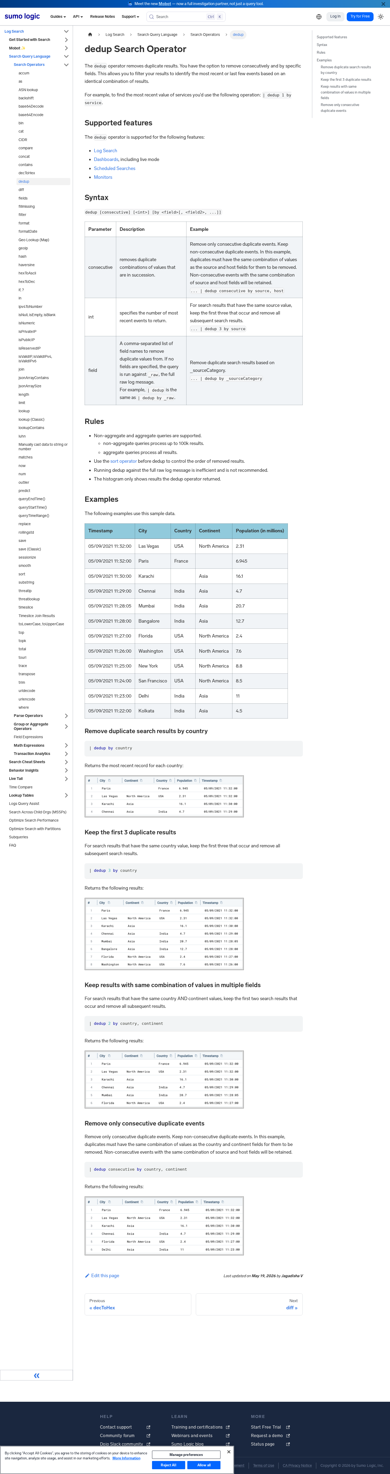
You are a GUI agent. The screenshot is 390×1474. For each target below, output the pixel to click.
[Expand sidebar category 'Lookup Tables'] (66, 795)
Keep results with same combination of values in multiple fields (346, 92)
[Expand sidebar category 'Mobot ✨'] (66, 48)
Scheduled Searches (114, 168)
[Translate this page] (319, 16)
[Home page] (90, 34)
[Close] (383, 4)
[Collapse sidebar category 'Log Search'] (66, 31)
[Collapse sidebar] (36, 1375)
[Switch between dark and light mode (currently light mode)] (380, 16)
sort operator (123, 461)
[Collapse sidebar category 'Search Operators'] (66, 64)
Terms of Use (263, 1465)
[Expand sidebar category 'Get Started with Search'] (66, 39)
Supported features (332, 37)
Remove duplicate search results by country (346, 70)
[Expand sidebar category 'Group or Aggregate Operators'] (66, 726)
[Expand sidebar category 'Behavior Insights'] (66, 770)
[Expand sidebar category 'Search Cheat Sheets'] (66, 762)
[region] (117, 1460)
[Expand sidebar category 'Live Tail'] (66, 778)
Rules (321, 52)
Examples (324, 60)
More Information (126, 1458)
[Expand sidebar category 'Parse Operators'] (66, 715)
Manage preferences (186, 1455)
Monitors (103, 177)
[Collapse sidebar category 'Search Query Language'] (66, 56)
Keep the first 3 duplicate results (346, 80)
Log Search (105, 151)
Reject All (168, 1465)
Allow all (204, 1465)
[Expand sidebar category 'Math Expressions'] (66, 745)
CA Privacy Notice (297, 1465)
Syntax (322, 45)
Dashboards (106, 159)
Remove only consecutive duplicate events (340, 108)
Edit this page (105, 1275)
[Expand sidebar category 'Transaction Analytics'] (66, 753)
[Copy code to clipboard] (295, 748)
